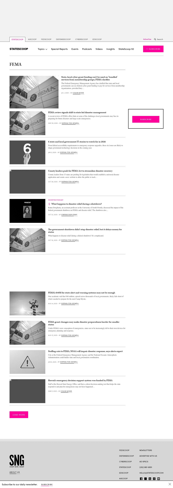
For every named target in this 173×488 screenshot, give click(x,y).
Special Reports (59, 48)
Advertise (147, 39)
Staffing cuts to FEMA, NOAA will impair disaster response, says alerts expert (85, 351)
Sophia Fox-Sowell (70, 123)
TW (145, 478)
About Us (15, 472)
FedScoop (46, 39)
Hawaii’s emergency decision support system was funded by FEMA (80, 380)
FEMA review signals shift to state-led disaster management (77, 112)
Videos (99, 48)
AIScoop (32, 39)
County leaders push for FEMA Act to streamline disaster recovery (80, 170)
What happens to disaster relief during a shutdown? (76, 203)
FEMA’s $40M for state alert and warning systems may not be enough (81, 292)
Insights (110, 48)
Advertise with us (148, 456)
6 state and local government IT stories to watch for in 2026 (77, 141)
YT (158, 478)
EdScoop (97, 39)
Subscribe (154, 49)
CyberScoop (81, 39)
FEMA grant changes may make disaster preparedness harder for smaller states (83, 323)
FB (140, 478)
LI (149, 478)
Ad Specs (143, 461)
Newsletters (145, 450)
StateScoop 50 (126, 48)
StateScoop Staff (69, 215)
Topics (41, 48)
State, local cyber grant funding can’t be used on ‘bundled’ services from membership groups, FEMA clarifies (89, 78)
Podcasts (87, 48)
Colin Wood (78, 93)
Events (74, 48)
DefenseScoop (63, 39)
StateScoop (17, 39)
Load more (19, 414)
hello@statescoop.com (151, 473)
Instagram (154, 478)
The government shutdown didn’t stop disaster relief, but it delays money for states (85, 231)
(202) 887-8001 (145, 467)
